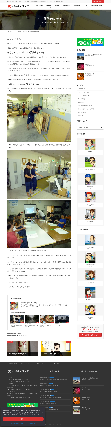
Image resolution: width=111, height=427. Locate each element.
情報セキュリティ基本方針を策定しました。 (50, 409)
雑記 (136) (81, 115)
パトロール (24, 335)
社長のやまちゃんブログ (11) (86, 109)
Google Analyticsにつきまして (17, 423)
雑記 (22, 322)
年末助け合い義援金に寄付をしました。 (49, 403)
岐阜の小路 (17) (82, 102)
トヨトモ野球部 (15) (83, 95)
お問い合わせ (99, 1)
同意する (23, 419)
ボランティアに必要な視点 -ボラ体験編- (16, 326)
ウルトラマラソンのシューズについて (47, 326)
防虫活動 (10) (82, 112)
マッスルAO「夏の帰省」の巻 (93, 54)
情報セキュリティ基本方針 (34, 363)
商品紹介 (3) (81, 99)
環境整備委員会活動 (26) (85, 105)
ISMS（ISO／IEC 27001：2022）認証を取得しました (53, 397)
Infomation (56, 363)
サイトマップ (47, 363)
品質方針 (23, 363)
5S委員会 (19, 333)
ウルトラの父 (58, 325)
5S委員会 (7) (81, 89)
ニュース (51, 377)
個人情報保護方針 (30, 423)
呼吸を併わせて (89, 74)
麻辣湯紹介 (85, 407)
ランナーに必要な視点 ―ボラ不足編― (31, 326)
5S (19, 335)
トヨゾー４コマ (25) (83, 92)
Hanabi (87, 64)
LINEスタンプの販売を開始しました (48, 391)
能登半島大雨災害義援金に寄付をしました (50, 385)
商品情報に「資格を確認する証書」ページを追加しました (53, 379)
